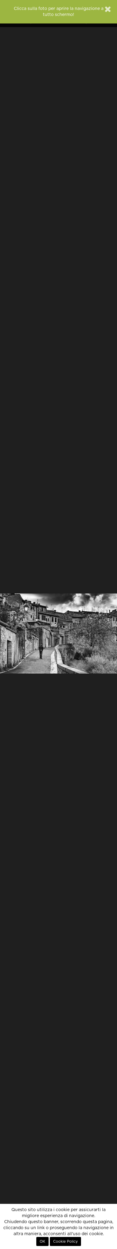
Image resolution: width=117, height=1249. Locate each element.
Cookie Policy (65, 1241)
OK (42, 1241)
